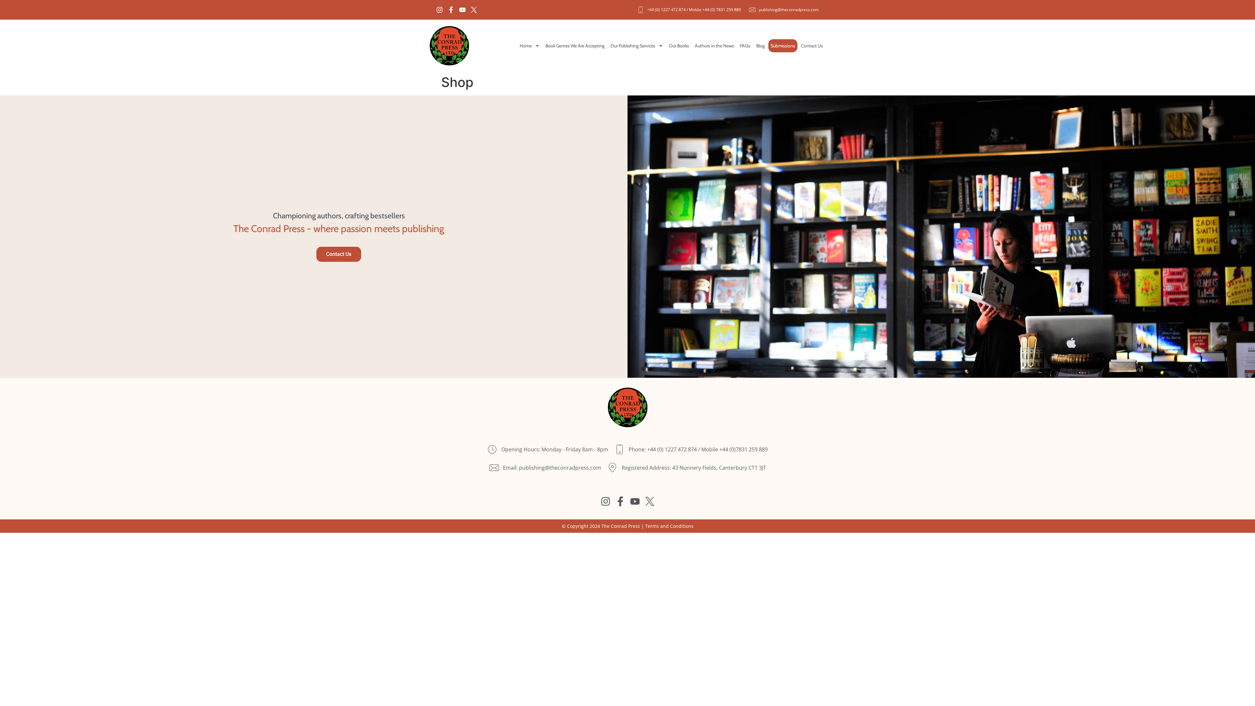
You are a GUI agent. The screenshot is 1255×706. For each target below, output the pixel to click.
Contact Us (812, 46)
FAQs (745, 46)
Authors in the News (714, 46)
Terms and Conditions (669, 526)
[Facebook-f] (451, 10)
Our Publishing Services (633, 46)
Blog (760, 46)
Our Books (679, 46)
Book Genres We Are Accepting (575, 46)
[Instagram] (439, 10)
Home (526, 46)
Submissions (783, 46)
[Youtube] (462, 10)
